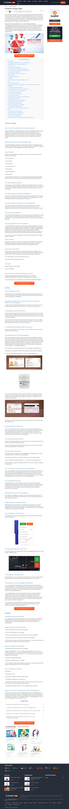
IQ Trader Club (8, 802)
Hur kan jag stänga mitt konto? (13, 98)
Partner (50, 802)
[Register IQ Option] (54, 33)
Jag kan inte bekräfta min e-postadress (15, 114)
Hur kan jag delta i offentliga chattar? (15, 106)
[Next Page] (8, 758)
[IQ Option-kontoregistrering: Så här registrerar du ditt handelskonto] (23, 747)
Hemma (6, 6)
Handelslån (10, 78)
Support (54, 802)
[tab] (24, 704)
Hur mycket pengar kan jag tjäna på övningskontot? (17, 68)
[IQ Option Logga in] (11, 747)
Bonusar (29, 1)
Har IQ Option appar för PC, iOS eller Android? (16, 73)
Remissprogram (16, 804)
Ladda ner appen (41, 802)
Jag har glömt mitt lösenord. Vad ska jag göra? (16, 100)
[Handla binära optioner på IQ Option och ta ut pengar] (6, 788)
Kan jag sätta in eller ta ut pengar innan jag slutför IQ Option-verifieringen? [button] (20, 713)
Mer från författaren (23, 726)
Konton (8, 81)
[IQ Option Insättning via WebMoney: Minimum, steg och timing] (27, 778)
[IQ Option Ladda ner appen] (6, 778)
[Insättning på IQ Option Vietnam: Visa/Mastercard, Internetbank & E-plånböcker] (11, 733)
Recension (35, 802)
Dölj (28, 59)
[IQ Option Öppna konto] (6, 783)
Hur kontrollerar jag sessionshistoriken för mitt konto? (18, 89)
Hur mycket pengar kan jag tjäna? (14, 67)
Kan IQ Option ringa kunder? (13, 76)
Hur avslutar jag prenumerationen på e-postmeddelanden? (19, 96)
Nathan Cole (12, 11)
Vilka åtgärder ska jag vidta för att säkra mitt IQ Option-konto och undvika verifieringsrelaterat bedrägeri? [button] (20, 717)
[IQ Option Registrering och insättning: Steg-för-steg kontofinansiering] (36, 747)
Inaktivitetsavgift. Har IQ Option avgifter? (15, 101)
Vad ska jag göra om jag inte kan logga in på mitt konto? (18, 107)
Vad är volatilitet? (11, 75)
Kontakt (30, 802)
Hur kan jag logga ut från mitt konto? (15, 103)
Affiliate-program (15, 802)
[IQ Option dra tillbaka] (27, 783)
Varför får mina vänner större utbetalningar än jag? (17, 64)
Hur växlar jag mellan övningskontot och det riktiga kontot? (19, 70)
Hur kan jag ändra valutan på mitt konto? (15, 87)
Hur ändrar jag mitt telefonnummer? (15, 93)
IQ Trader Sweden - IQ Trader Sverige (11, 807)
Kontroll (8, 109)
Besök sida (55, 20)
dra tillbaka (34, 1)
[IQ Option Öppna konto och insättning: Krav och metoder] (23, 733)
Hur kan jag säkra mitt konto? (13, 83)
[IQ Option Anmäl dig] (36, 733)
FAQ (6, 804)
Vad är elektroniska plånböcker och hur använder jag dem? (19, 62)
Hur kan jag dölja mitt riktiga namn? (14, 92)
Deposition (40, 1)
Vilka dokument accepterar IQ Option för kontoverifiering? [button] (17, 704)
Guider (18, 3)
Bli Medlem (59, 802)
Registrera (63, 2)
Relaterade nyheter (11, 726)
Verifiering (46, 1)
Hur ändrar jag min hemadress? (14, 95)
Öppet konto (19, 1)
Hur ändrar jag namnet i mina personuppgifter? (17, 90)
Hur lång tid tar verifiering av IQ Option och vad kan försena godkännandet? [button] (21, 707)
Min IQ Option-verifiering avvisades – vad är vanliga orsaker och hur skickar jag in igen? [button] (23, 710)
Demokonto (10, 804)
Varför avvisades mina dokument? (14, 115)
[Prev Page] (6, 758)
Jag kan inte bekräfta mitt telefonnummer (16, 112)
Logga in (24, 1)
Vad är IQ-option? (11, 65)
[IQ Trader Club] (11, 795)
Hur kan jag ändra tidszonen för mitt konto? (16, 104)
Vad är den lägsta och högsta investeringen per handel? (18, 79)
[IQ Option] (54, 18)
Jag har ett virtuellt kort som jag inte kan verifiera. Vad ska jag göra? (21, 117)
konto (47, 802)
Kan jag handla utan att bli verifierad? (15, 111)
